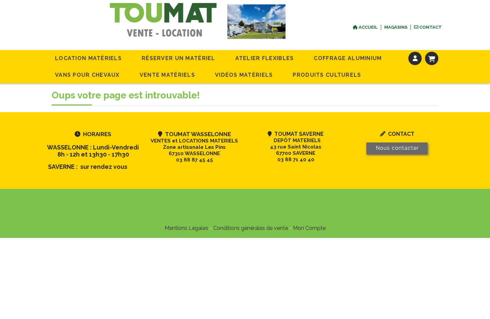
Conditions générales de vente (250, 228)
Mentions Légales (186, 228)
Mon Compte (309, 228)
